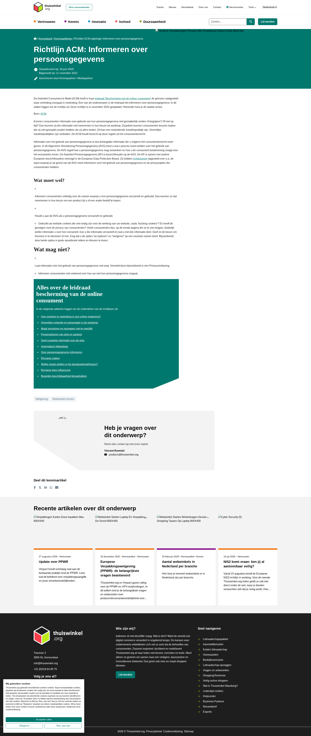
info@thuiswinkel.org (46, 663)
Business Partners (213, 701)
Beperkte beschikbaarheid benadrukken (64, 376)
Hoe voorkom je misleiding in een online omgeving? (71, 316)
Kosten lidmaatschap (215, 649)
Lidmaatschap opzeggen (217, 665)
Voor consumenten (79, 7)
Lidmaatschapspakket (215, 639)
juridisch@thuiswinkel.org (123, 454)
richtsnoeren (140, 158)
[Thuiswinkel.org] (47, 7)
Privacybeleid (154, 731)
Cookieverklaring (173, 731)
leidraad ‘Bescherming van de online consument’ (123, 98)
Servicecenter (236, 7)
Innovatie (99, 22)
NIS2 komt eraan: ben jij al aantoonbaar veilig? (244, 564)
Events (160, 7)
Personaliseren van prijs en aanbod (61, 334)
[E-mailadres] (56, 487)
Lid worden (268, 21)
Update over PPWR (53, 561)
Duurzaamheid (154, 22)
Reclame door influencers (55, 370)
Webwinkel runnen (63, 399)
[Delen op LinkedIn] (45, 487)
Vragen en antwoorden (216, 670)
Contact (217, 7)
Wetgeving (42, 399)
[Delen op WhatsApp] (51, 487)
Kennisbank (187, 7)
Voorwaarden (210, 654)
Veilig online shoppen (215, 680)
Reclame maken (50, 358)
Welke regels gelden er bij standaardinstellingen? (69, 364)
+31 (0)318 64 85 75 (45, 669)
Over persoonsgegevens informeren (61, 352)
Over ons (203, 7)
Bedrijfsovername (213, 659)
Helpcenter (209, 696)
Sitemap (189, 731)
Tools (251, 7)
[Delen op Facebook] (35, 487)
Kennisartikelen (63, 38)
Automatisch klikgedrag (54, 346)
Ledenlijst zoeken (213, 691)
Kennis (73, 22)
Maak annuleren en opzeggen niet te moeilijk (66, 328)
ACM (43, 113)
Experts (207, 711)
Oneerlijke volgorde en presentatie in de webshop (69, 322)
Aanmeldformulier (213, 644)
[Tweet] (40, 487)
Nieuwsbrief (210, 706)
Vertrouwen (46, 22)
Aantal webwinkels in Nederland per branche (179, 564)
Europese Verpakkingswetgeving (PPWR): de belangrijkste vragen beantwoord (119, 568)
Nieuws (172, 7)
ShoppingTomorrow (214, 675)
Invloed (124, 22)
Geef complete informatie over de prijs (62, 340)
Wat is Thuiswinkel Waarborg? (220, 685)
